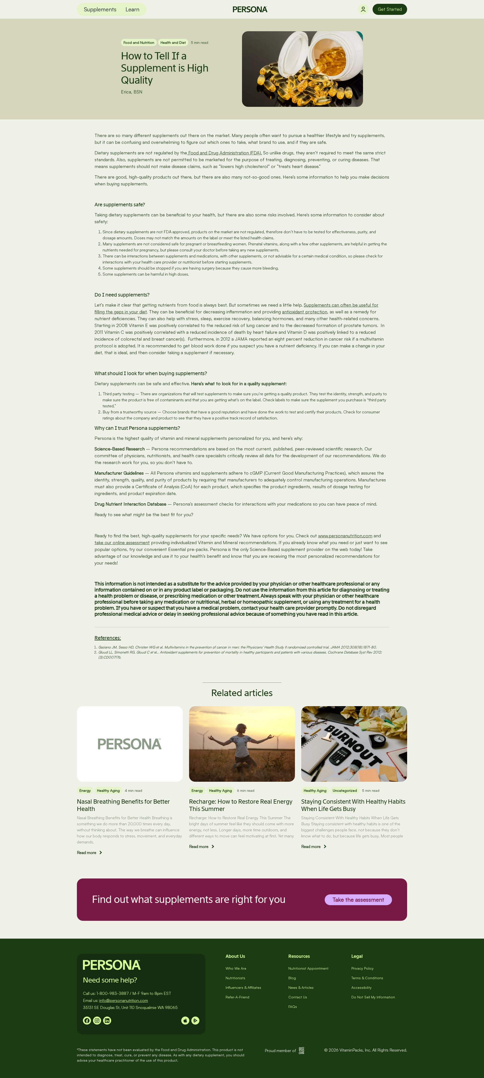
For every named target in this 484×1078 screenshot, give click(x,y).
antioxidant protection (304, 311)
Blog (292, 978)
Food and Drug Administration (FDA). (224, 152)
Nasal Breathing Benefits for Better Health (123, 805)
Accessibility (361, 987)
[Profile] (363, 9)
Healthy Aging (108, 790)
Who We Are (236, 968)
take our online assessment (122, 542)
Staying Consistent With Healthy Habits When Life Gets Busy (353, 805)
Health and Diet (173, 42)
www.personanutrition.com (345, 535)
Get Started (390, 9)
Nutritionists (235, 978)
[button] (100, 9)
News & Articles (301, 987)
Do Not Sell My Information (373, 997)
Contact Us (297, 997)
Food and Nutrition (139, 42)
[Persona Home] (250, 9)
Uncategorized (345, 790)
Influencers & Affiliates (243, 987)
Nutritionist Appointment (308, 968)
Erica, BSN (131, 91)
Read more (86, 852)
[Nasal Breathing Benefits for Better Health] (130, 743)
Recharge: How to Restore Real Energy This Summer (240, 805)
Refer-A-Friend (237, 997)
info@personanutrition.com (123, 1000)
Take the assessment (358, 899)
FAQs (292, 1006)
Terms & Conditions (367, 978)
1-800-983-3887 (113, 993)
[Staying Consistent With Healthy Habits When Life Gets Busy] (354, 744)
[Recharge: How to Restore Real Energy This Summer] (242, 744)
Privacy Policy (362, 968)
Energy (85, 790)
